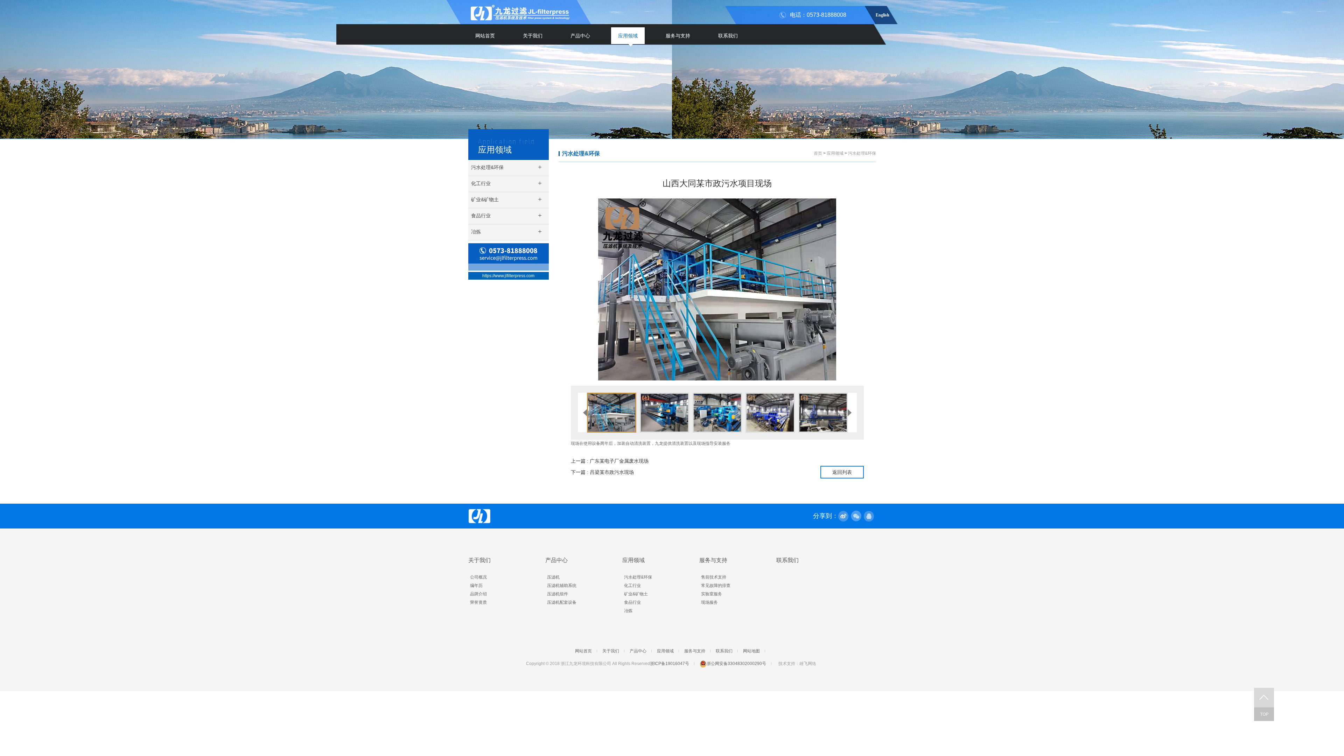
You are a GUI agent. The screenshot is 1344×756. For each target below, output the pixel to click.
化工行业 (632, 585)
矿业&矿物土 (636, 594)
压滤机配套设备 (561, 602)
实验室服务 (711, 594)
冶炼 (628, 610)
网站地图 (751, 651)
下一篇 (602, 472)
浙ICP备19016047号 (669, 663)
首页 (818, 153)
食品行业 (632, 602)
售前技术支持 (713, 577)
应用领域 (628, 35)
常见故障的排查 (715, 585)
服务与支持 (678, 35)
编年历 (476, 585)
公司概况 (478, 577)
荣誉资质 (478, 602)
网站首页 (485, 35)
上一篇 (610, 461)
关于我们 (532, 35)
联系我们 (728, 35)
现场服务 (709, 602)
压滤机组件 (557, 594)
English (882, 14)
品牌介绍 (478, 594)
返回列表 (842, 472)
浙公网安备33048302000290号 (736, 663)
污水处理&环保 (581, 153)
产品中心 (580, 35)
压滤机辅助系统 (561, 585)
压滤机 (553, 577)
